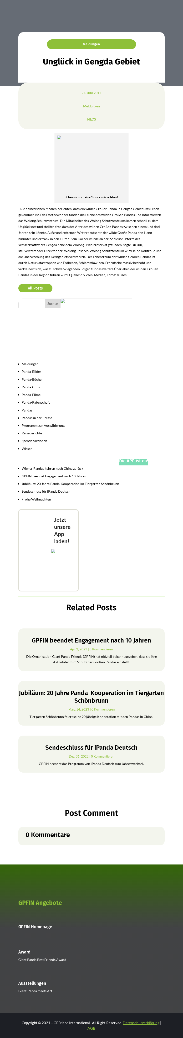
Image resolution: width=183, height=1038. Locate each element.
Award (24, 952)
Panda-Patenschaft (36, 402)
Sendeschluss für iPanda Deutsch (46, 491)
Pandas (27, 410)
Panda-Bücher (32, 379)
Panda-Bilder (31, 371)
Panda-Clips (31, 387)
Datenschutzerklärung (141, 1022)
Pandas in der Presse (37, 418)
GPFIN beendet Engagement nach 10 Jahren (54, 476)
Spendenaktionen (34, 441)
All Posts (35, 288)
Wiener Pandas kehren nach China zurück (52, 468)
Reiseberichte (32, 433)
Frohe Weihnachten (36, 499)
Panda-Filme (31, 395)
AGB (91, 1028)
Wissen (27, 449)
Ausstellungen (32, 983)
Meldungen (91, 44)
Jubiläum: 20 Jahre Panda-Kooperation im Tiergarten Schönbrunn (70, 484)
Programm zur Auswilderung (43, 425)
